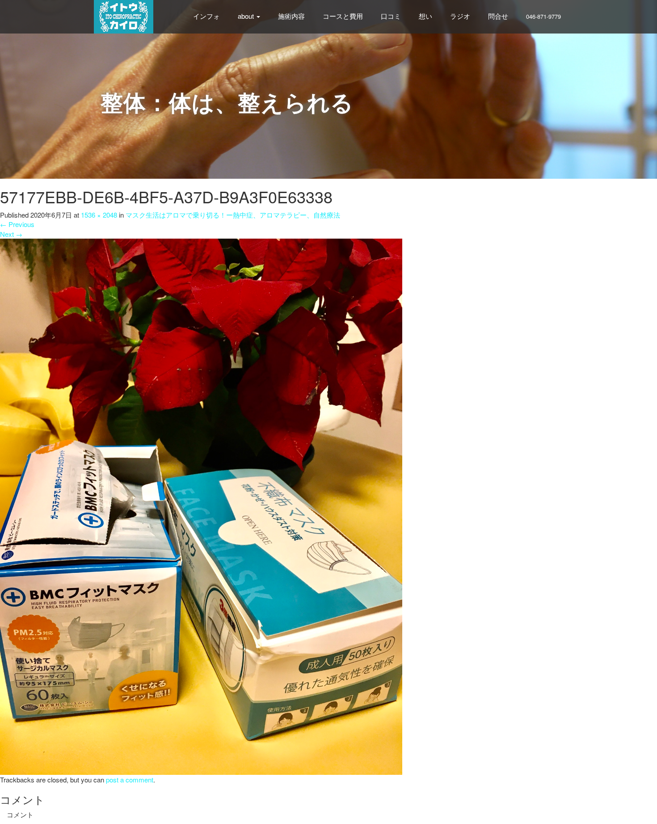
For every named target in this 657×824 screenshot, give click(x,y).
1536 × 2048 (99, 214)
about (247, 16)
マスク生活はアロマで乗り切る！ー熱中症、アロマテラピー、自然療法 (233, 214)
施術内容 (291, 16)
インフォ (206, 16)
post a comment (129, 779)
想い (425, 16)
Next (11, 234)
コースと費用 (343, 16)
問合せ (498, 16)
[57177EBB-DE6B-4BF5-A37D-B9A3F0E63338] (201, 505)
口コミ (391, 16)
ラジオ (460, 16)
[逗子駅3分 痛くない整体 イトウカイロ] (123, 15)
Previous (17, 224)
